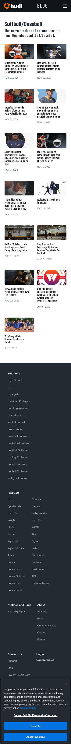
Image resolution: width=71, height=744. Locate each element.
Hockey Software (18, 457)
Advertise (42, 611)
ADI (34, 576)
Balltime (36, 562)
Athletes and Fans (19, 604)
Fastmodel (38, 569)
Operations (14, 415)
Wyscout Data (16, 548)
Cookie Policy (28, 708)
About (41, 604)
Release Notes (40, 583)
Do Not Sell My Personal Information (36, 715)
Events (41, 639)
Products (13, 492)
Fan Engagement (18, 408)
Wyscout (13, 541)
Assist (11, 555)
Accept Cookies (35, 736)
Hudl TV (36, 520)
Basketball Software (19, 443)
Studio (11, 527)
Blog (10, 667)
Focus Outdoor (17, 576)
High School (15, 380)
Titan (34, 534)
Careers (42, 632)
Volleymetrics (39, 513)
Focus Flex (14, 583)
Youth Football (16, 422)
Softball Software (18, 471)
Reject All (35, 726)
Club (10, 387)
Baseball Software (18, 436)
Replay (36, 506)
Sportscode (14, 506)
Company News (46, 625)
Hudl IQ (12, 513)
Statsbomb (38, 555)
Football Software (18, 450)
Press (40, 618)
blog (42, 6)
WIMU (35, 527)
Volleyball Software (19, 478)
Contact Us (15, 654)
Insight (12, 520)
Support (12, 660)
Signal (35, 541)
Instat (35, 548)
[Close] (66, 684)
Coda (11, 534)
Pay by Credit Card (19, 674)
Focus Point (15, 590)
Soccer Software (17, 464)
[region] (35, 711)
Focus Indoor (15, 569)
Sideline (36, 499)
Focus (11, 562)
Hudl (10, 499)
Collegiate (14, 394)
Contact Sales (45, 659)
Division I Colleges (19, 401)
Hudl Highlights (17, 611)
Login (40, 654)
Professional (15, 429)
